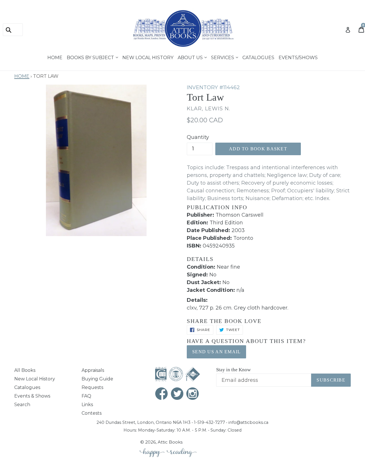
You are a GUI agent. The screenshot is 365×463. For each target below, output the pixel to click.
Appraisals (93, 370)
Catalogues (258, 57)
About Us (191, 57)
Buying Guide (97, 379)
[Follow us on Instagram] (193, 394)
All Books (24, 370)
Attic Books (170, 442)
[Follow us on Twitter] (177, 394)
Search (22, 404)
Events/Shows (298, 57)
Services (223, 57)
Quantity (198, 137)
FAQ (86, 396)
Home (54, 57)
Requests (92, 387)
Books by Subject (91, 57)
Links (87, 404)
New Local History (147, 57)
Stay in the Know (233, 369)
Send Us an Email (216, 351)
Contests (92, 413)
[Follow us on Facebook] (162, 394)
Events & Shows (32, 396)
